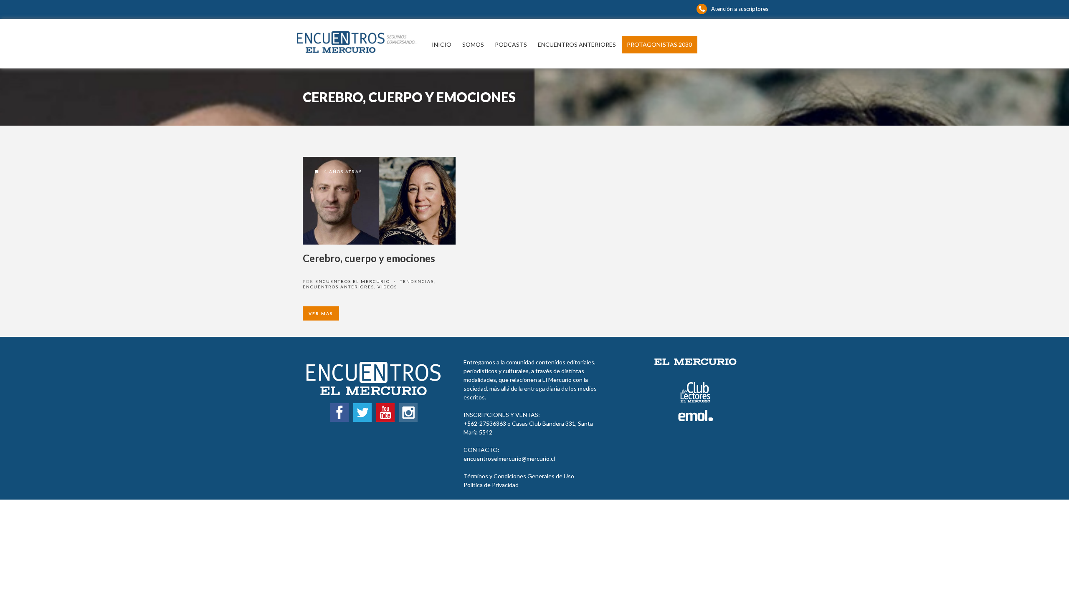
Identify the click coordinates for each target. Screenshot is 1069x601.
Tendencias (417, 281)
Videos (387, 286)
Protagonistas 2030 (659, 44)
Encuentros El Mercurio (352, 281)
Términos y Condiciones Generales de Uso (519, 476)
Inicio (441, 44)
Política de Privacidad (491, 484)
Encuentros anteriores (577, 44)
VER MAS (321, 313)
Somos (473, 44)
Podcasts (511, 44)
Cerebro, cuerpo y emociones (369, 258)
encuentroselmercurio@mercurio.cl (509, 458)
